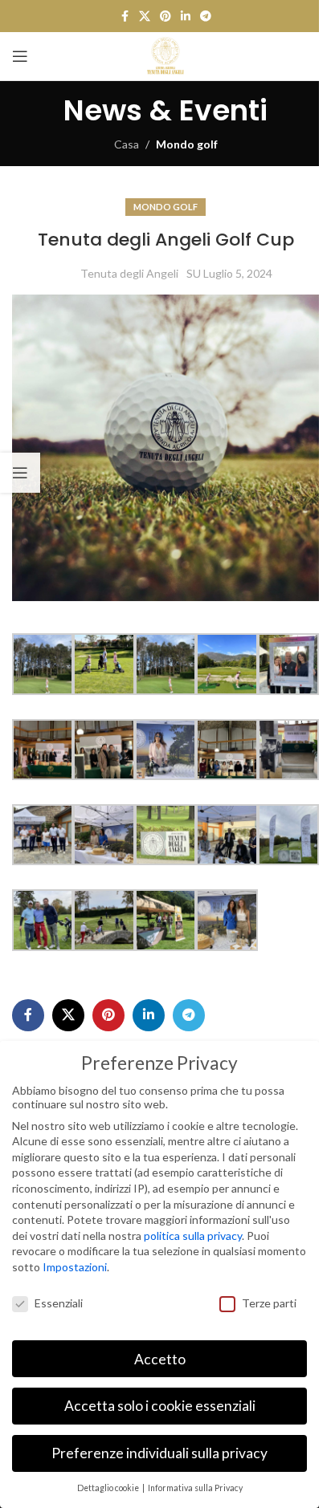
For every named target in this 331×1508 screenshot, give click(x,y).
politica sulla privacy (193, 1235)
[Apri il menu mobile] (20, 56)
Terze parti (269, 1303)
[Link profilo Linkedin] (185, 16)
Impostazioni (75, 1267)
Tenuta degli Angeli (129, 273)
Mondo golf (187, 144)
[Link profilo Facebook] (124, 16)
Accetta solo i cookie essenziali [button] (159, 1405)
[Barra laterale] (20, 473)
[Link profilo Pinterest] (165, 16)
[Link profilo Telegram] (205, 16)
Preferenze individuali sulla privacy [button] (159, 1453)
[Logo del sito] (165, 55)
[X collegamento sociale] (144, 16)
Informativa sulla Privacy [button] (195, 1488)
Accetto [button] (160, 1359)
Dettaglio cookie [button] (109, 1488)
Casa (126, 144)
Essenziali (59, 1303)
